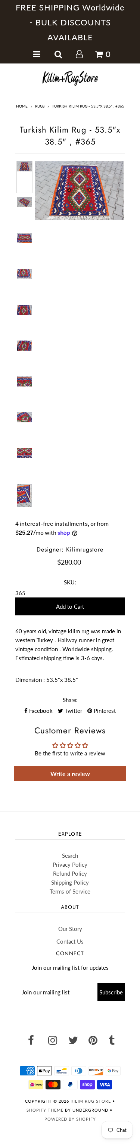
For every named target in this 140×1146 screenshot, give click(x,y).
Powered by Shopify (70, 1119)
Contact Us (70, 941)
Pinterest (104, 710)
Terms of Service (70, 891)
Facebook (40, 710)
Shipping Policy (70, 882)
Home (22, 106)
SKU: (70, 582)
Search (70, 855)
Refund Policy (70, 873)
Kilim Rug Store (91, 1101)
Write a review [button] (70, 773)
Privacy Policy (70, 864)
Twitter (72, 710)
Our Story (70, 928)
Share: (70, 699)
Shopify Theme (45, 1110)
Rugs (39, 106)
